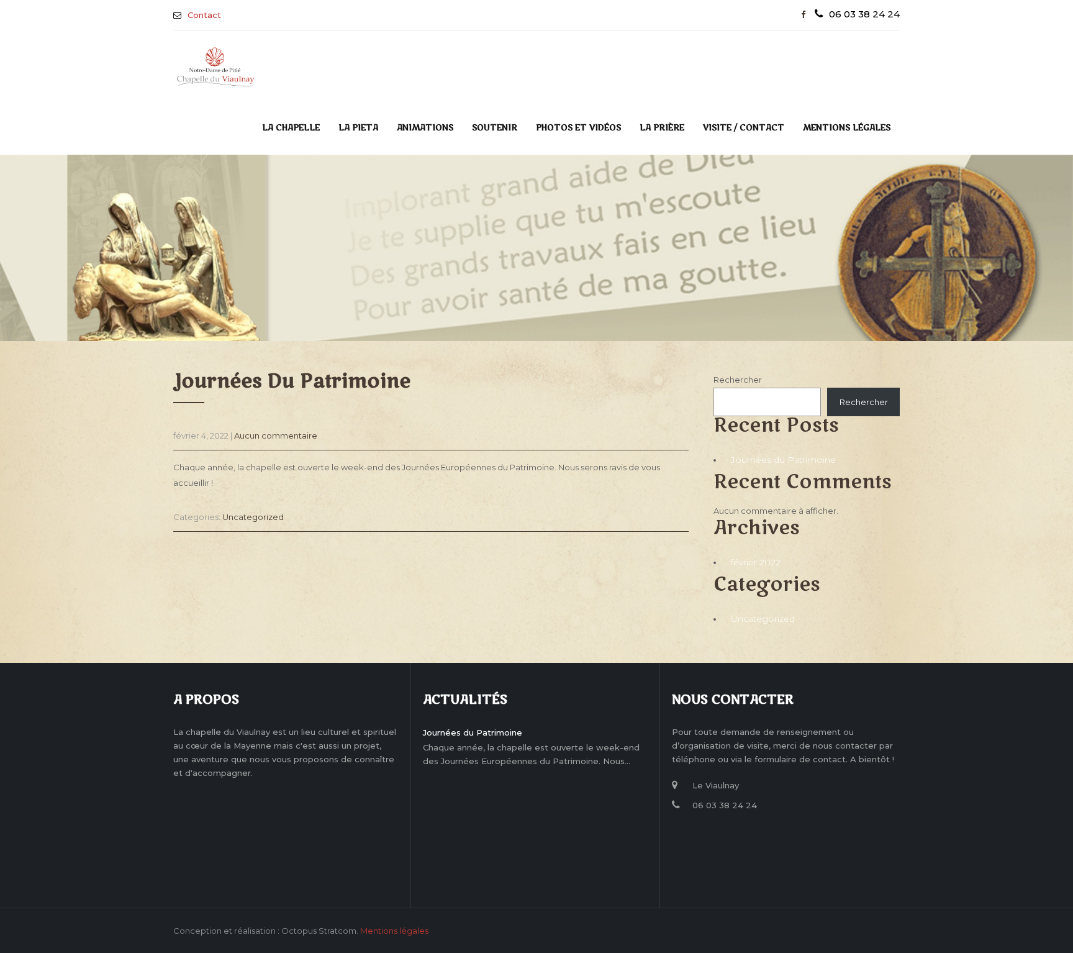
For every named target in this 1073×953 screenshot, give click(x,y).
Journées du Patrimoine (783, 459)
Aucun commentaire (275, 435)
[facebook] (803, 15)
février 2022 (756, 562)
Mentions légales (846, 128)
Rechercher (737, 380)
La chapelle (291, 128)
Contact (204, 15)
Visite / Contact (743, 128)
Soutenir (494, 128)
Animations (425, 128)
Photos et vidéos (578, 128)
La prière (662, 128)
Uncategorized (253, 517)
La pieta (358, 128)
